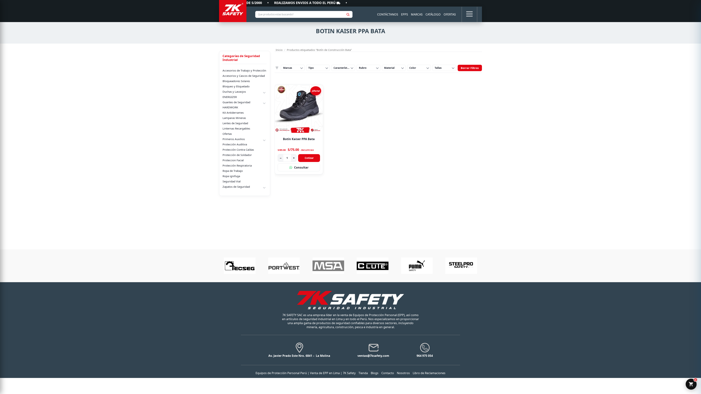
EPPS (404, 14)
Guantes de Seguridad (236, 102)
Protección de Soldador (237, 155)
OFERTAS (450, 14)
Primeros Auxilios (234, 139)
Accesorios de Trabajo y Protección (244, 70)
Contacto (387, 373)
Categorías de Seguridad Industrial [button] (241, 58)
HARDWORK (230, 107)
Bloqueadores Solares (236, 81)
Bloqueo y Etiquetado (236, 86)
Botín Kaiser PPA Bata (299, 139)
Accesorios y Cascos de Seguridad (244, 76)
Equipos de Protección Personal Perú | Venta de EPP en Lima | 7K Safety (306, 373)
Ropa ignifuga (231, 176)
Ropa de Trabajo (233, 171)
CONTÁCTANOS (387, 14)
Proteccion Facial (233, 160)
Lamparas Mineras (234, 118)
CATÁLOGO (433, 14)
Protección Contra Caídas (238, 149)
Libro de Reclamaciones (429, 373)
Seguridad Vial (232, 181)
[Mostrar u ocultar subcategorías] (264, 92)
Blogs (374, 373)
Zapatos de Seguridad (236, 186)
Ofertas (227, 134)
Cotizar (309, 158)
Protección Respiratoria (237, 165)
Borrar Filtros (470, 68)
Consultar (301, 167)
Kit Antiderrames (233, 112)
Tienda (363, 373)
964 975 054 (425, 356)
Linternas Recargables (236, 128)
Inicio (279, 50)
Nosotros (403, 373)
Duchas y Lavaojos (234, 91)
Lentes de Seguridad (235, 123)
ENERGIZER (230, 97)
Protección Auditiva (235, 144)
